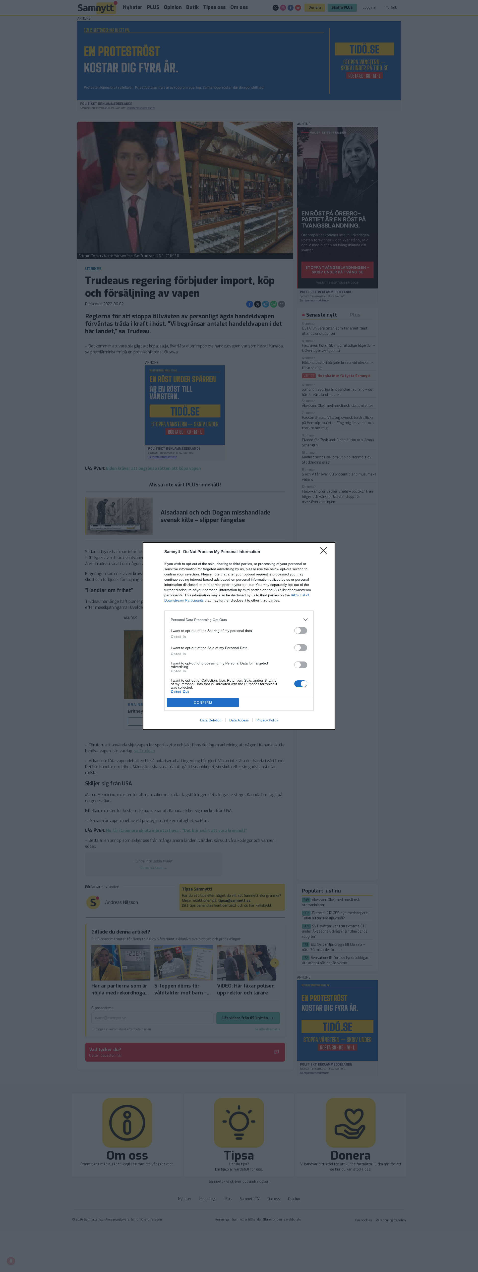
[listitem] (239, 619)
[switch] (300, 630)
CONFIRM (203, 703)
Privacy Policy (267, 720)
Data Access (239, 720)
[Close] (325, 552)
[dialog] (239, 636)
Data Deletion (211, 720)
